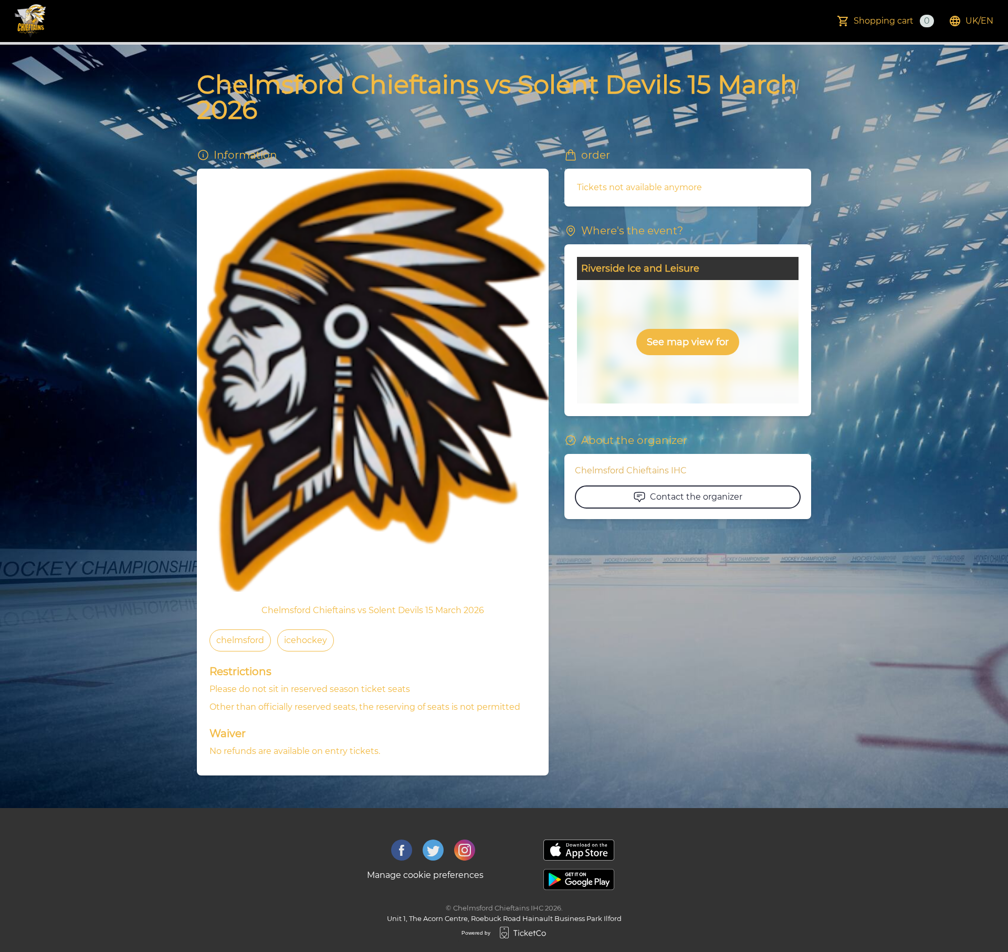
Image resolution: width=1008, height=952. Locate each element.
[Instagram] (464, 850)
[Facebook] (401, 850)
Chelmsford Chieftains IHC (631, 470)
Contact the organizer (696, 497)
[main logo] (30, 21)
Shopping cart (892, 21)
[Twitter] (433, 850)
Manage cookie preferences (425, 875)
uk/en (979, 21)
